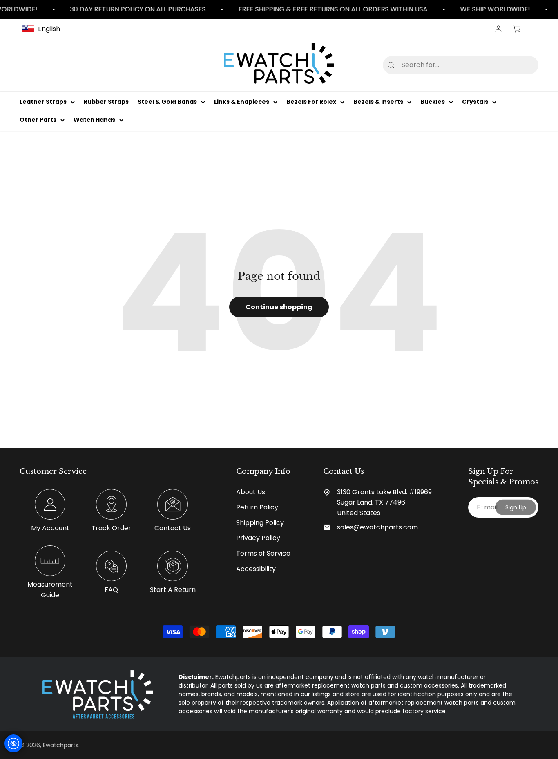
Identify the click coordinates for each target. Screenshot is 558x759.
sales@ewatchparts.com (377, 527)
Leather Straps (43, 102)
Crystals (475, 102)
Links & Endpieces (241, 102)
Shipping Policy (260, 522)
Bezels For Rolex (311, 102)
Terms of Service (263, 553)
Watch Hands (94, 120)
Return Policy (257, 507)
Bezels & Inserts (378, 102)
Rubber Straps (106, 102)
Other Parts (38, 120)
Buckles (432, 102)
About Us (250, 492)
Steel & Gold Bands (167, 102)
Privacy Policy (258, 537)
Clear (519, 64)
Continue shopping (279, 307)
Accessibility (256, 569)
